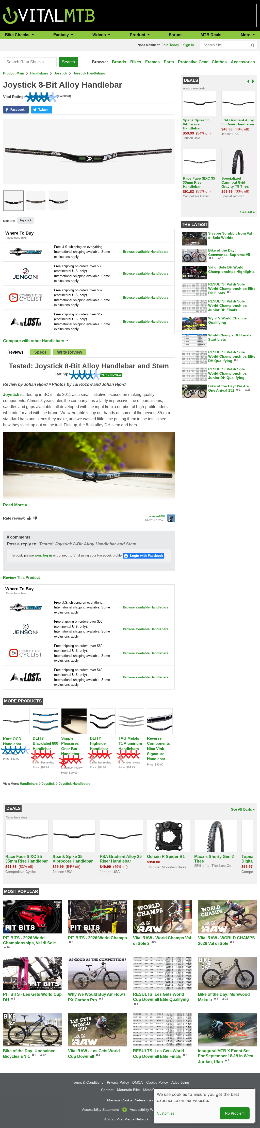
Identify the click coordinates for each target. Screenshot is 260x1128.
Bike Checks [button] (17, 35)
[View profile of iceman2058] (171, 518)
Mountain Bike (128, 1090)
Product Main (13, 73)
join (38, 556)
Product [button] (138, 35)
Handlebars (39, 73)
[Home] (49, 15)
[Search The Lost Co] (25, 321)
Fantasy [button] (61, 35)
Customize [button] (165, 1113)
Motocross (151, 1090)
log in (47, 556)
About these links (16, 237)
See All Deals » (243, 809)
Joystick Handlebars (89, 73)
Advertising (180, 1082)
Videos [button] (99, 35)
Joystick (60, 73)
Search (68, 62)
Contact (107, 1090)
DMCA (137, 1082)
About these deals (194, 88)
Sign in (188, 45)
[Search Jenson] (25, 273)
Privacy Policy (118, 1082)
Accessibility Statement (100, 1109)
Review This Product (21, 577)
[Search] (252, 45)
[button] (16, 109)
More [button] (246, 35)
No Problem (235, 1113)
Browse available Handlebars (145, 252)
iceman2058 (157, 516)
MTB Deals (211, 35)
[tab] (15, 353)
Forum (175, 35)
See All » (247, 212)
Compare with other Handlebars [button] (34, 341)
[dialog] (204, 1105)
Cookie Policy (157, 1082)
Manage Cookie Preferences (130, 1100)
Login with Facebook (146, 556)
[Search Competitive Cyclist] (25, 297)
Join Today (170, 45)
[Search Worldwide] (25, 252)
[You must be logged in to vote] (29, 518)
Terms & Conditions (87, 1082)
